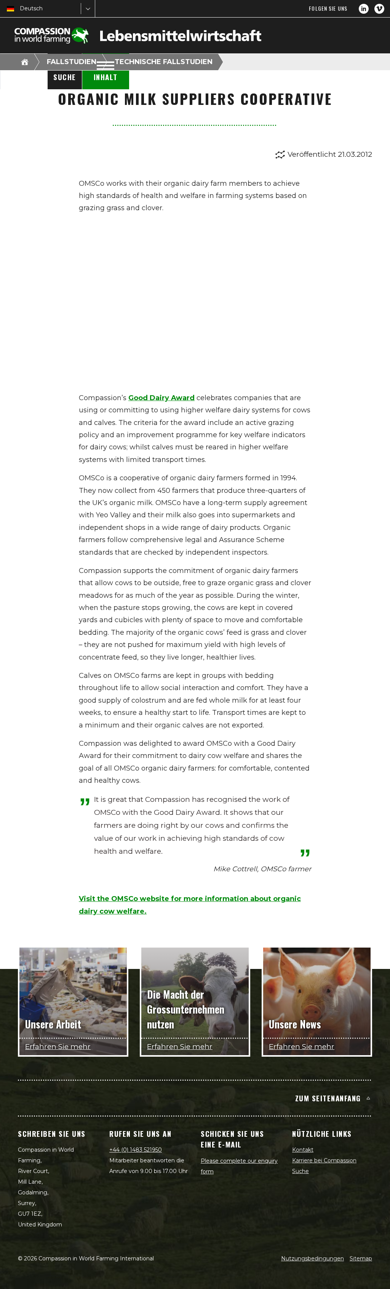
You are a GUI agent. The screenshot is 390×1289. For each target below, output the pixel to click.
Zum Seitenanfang (328, 1098)
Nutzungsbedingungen (312, 1258)
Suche (300, 1171)
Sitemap (361, 1258)
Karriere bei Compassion (324, 1160)
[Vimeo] (379, 9)
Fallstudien (71, 62)
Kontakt (302, 1149)
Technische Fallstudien (164, 62)
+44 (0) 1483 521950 (135, 1149)
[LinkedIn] (364, 9)
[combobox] (20, 9)
